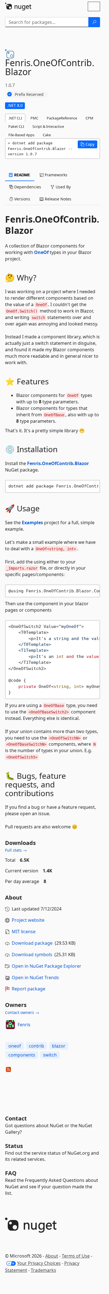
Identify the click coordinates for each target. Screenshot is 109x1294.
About (51, 1256)
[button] (87, 144)
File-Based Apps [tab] (21, 134)
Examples (32, 522)
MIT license (23, 931)
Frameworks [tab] (55, 174)
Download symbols (32, 954)
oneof (14, 1046)
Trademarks (43, 1270)
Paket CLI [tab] (16, 126)
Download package (32, 943)
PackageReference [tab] (62, 118)
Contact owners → (22, 1012)
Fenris (24, 1025)
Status (14, 1146)
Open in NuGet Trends (35, 977)
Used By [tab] (62, 187)
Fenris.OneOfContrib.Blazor (58, 463)
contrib (36, 1046)
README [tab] (21, 174)
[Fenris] (10, 1025)
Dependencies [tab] (27, 187)
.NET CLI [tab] (15, 118)
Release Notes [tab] (57, 199)
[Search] (94, 22)
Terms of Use (76, 1256)
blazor (58, 1046)
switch (50, 1055)
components (21, 1055)
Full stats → (16, 850)
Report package (28, 989)
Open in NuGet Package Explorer (46, 966)
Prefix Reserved (29, 94)
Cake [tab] (47, 134)
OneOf (41, 252)
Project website (28, 920)
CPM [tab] (89, 118)
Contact (16, 1118)
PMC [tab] (34, 118)
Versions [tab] (21, 199)
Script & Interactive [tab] (48, 126)
